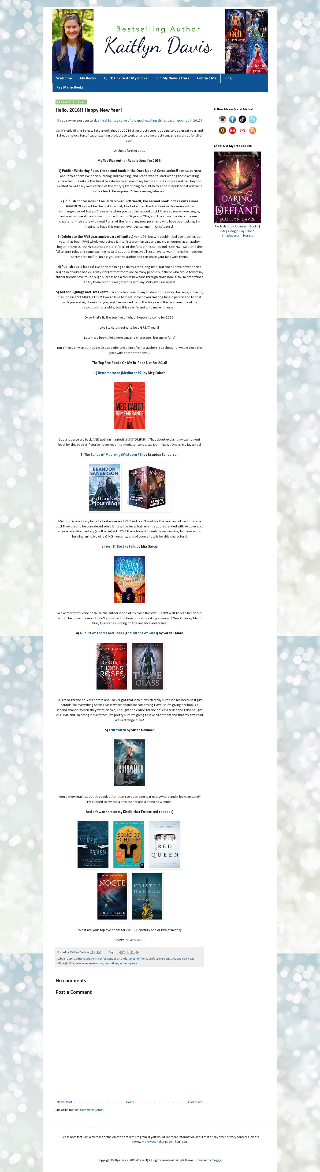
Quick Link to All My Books (125, 78)
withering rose (129, 963)
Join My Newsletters (172, 78)
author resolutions (85, 958)
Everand (248, 235)
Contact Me (206, 78)
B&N (222, 231)
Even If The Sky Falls (120, 547)
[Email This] (119, 952)
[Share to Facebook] (132, 952)
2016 (70, 958)
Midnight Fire (65, 963)
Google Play (236, 231)
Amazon (240, 226)
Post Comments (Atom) (89, 1110)
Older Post (195, 1102)
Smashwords (231, 235)
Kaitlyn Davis (78, 952)
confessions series (160, 958)
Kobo (250, 231)
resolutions (111, 963)
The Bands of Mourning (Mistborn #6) (113, 455)
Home (130, 1102)
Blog (228, 78)
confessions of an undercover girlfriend (122, 958)
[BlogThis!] (123, 952)
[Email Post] (111, 952)
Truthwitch (117, 730)
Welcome (64, 78)
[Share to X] (128, 952)
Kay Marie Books (70, 87)
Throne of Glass (144, 633)
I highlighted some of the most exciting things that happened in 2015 (150, 120)
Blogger (217, 1160)
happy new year (183, 958)
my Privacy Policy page (157, 1142)
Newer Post (64, 1102)
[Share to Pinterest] (137, 952)
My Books (88, 78)
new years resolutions (89, 963)
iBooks (253, 226)
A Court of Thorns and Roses (102, 633)
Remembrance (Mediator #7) (120, 373)
